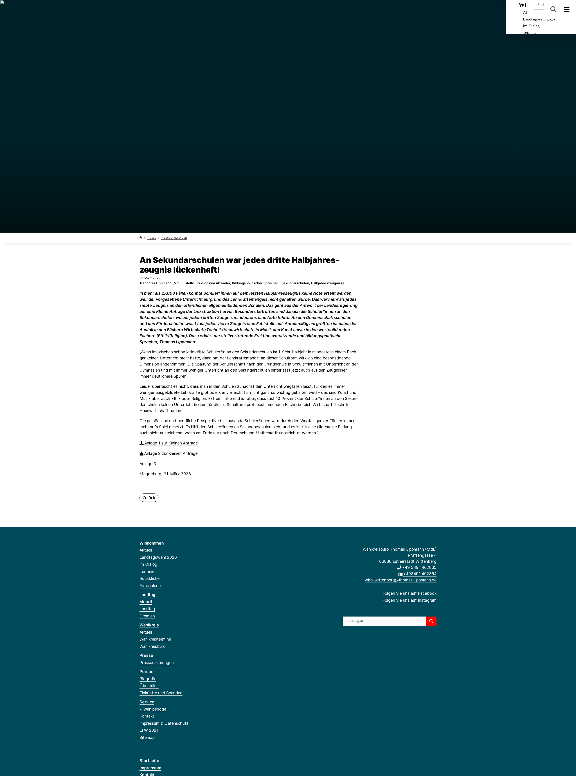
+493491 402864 (419, 573)
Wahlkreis (149, 625)
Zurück (149, 497)
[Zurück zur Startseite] (141, 237)
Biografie (148, 678)
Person (146, 671)
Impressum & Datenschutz (164, 723)
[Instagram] (149, 9)
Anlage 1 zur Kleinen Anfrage (171, 443)
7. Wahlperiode (153, 709)
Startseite (149, 760)
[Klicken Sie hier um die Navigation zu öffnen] (567, 9)
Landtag (147, 594)
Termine (529, 32)
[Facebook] (142, 9)
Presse (151, 237)
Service (147, 702)
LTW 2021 (149, 730)
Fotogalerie (150, 585)
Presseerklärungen (174, 237)
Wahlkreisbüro (153, 646)
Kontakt (147, 716)
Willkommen (152, 543)
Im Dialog (531, 26)
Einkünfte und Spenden (161, 693)
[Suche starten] (431, 621)
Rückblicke (150, 578)
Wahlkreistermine (155, 639)
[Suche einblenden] (553, 9)
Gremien (147, 616)
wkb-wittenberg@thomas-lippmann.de (400, 580)
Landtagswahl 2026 (539, 19)
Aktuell (146, 550)
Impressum (150, 767)
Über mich (149, 685)
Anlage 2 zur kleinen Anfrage (171, 453)
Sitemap (147, 737)
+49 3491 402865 (419, 567)
